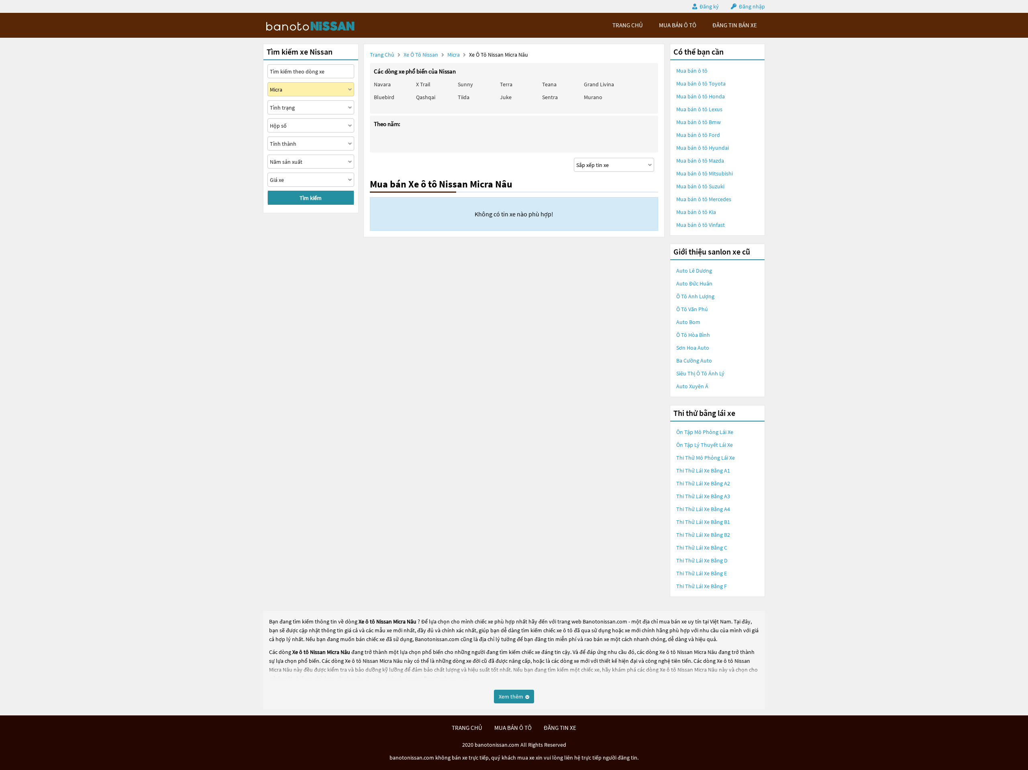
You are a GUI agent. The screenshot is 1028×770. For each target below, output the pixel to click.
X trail (423, 84)
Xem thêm (511, 696)
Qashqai (425, 97)
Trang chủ (382, 54)
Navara (382, 84)
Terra (506, 84)
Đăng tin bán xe (734, 25)
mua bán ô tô (677, 25)
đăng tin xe (560, 727)
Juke (506, 97)
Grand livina (599, 84)
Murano (593, 97)
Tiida (463, 97)
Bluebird (384, 97)
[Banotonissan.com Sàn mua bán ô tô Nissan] (323, 25)
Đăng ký (709, 6)
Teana (549, 84)
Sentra (550, 97)
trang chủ (627, 25)
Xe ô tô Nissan (421, 54)
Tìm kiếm (311, 198)
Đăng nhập (752, 6)
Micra (454, 54)
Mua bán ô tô (692, 70)
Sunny (465, 84)
